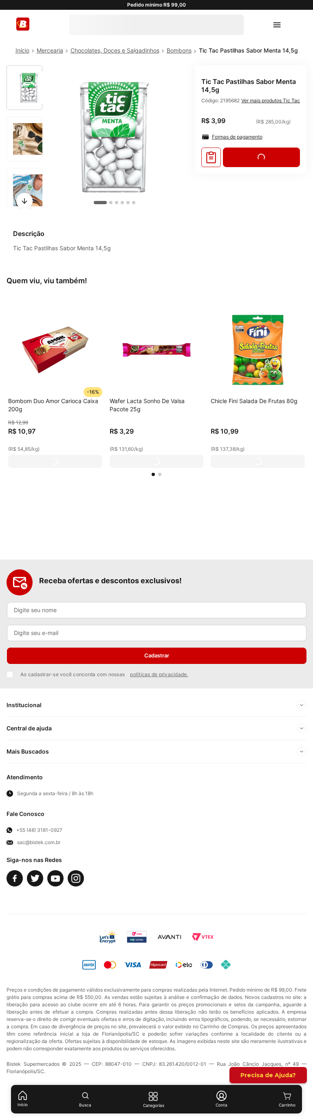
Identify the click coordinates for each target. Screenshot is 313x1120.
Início (23, 1104)
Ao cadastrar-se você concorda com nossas (104, 674)
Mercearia (50, 50)
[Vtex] (203, 937)
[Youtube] (55, 878)
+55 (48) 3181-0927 (39, 830)
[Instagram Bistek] (76, 878)
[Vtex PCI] (136, 937)
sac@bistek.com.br (38, 842)
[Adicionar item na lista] (211, 157)
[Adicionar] (55, 461)
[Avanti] (169, 937)
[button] (153, 474)
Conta (221, 1104)
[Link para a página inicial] (22, 50)
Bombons (179, 50)
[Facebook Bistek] (15, 878)
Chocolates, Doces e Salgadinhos (115, 50)
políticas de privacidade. (159, 674)
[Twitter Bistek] (35, 878)
